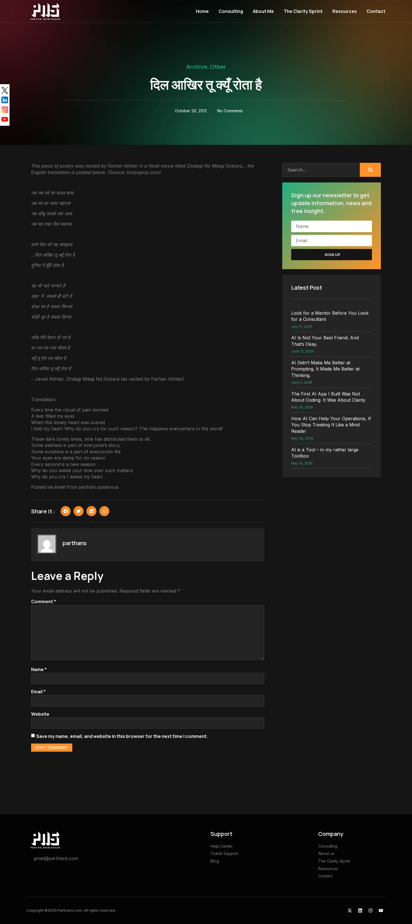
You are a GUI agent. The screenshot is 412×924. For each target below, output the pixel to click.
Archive (196, 66)
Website (40, 714)
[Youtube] (380, 910)
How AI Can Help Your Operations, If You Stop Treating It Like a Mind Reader (331, 425)
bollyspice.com (143, 172)
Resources (344, 11)
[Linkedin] (360, 910)
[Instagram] (370, 910)
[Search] (370, 170)
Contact (376, 11)
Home (202, 11)
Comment (43, 601)
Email (38, 692)
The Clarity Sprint (303, 11)
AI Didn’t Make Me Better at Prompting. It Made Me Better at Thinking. (325, 369)
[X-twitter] (349, 910)
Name (39, 669)
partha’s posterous (98, 487)
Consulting (231, 11)
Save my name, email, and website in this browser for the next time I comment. (122, 736)
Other (218, 66)
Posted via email (48, 487)
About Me (263, 11)
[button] (66, 511)
